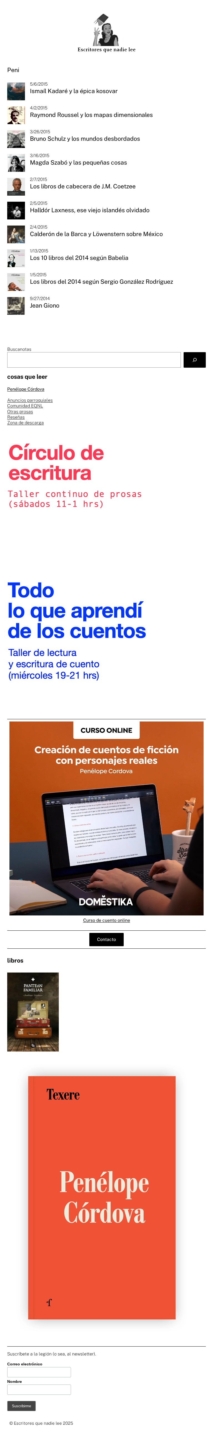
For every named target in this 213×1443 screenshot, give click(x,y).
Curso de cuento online (106, 920)
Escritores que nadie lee (107, 49)
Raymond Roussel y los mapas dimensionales (91, 114)
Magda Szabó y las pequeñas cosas (78, 162)
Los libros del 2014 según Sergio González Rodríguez (101, 281)
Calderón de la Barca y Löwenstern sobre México (96, 234)
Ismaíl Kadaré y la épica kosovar (74, 91)
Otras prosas (20, 411)
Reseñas (16, 417)
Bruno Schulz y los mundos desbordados (85, 138)
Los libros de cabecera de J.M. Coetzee (83, 186)
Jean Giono (44, 305)
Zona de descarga (25, 422)
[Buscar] (195, 360)
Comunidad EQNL (25, 405)
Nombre (14, 1381)
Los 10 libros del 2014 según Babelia (79, 257)
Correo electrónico (24, 1364)
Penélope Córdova (25, 389)
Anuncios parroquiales (30, 400)
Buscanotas (19, 349)
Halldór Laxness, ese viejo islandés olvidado (89, 210)
